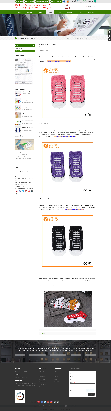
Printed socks (42, 374)
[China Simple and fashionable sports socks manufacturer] (18, 129)
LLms (64, 409)
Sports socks (42, 376)
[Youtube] (26, 191)
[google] (57, 406)
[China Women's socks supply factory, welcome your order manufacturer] (18, 108)
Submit (91, 394)
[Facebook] (20, 191)
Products (40, 12)
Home (19, 12)
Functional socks (43, 386)
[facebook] (73, 406)
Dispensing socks (43, 381)
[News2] (55, 25)
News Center (74, 38)
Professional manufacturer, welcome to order (27, 91)
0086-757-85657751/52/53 (21, 371)
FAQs (80, 12)
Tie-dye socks (42, 379)
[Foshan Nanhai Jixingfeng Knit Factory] (67, 6)
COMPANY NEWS (80, 38)
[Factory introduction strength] (25, 146)
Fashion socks (42, 384)
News (50, 12)
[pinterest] (16, 191)
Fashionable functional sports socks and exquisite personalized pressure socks (27, 120)
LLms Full (68, 409)
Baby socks (41, 371)
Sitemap (60, 409)
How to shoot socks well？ (49, 333)
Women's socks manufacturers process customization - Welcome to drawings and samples (27, 98)
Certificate (69, 12)
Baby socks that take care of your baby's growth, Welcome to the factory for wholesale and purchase (27, 113)
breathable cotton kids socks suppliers (59, 61)
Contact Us (91, 12)
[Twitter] (23, 191)
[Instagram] (29, 191)
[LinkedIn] (42, 406)
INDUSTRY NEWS (19, 48)
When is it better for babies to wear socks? (54, 330)
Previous (15, 69)
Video (59, 12)
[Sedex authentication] (25, 65)
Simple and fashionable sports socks (27, 127)
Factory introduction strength (25, 156)
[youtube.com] (65, 406)
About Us (29, 12)
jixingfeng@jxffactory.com (21, 377)
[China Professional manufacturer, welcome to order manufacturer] (18, 94)
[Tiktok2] (16, 194)
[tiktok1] (32, 191)
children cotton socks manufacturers (65, 136)
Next (35, 69)
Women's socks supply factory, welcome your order (27, 105)
